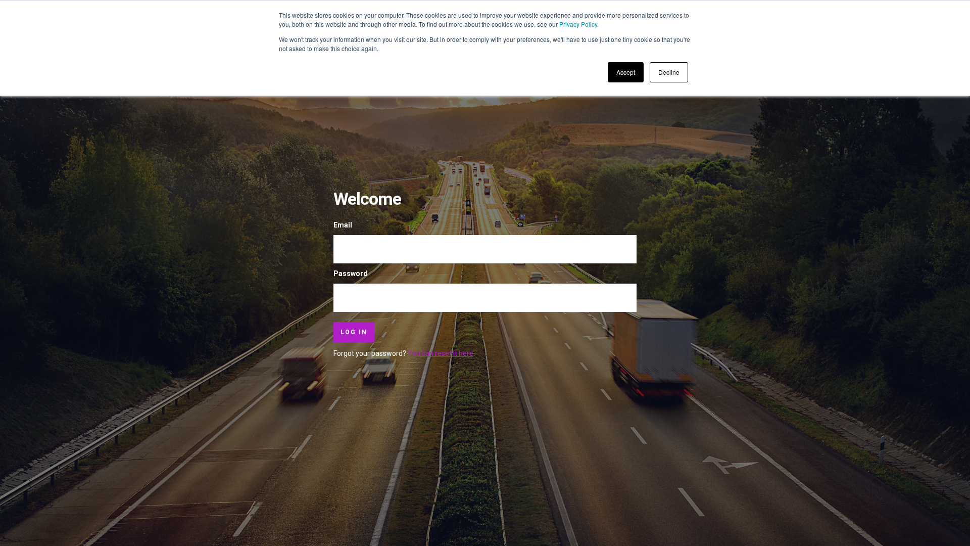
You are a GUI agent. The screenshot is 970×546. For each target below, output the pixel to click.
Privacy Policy (578, 24)
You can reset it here (440, 353)
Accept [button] (625, 72)
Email (342, 225)
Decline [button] (669, 72)
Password (350, 273)
